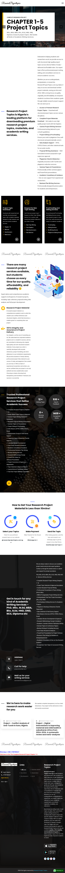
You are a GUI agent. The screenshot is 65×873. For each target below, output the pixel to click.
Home (24, 769)
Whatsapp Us (32, 540)
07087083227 (7, 775)
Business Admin (36, 769)
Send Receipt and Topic (53, 545)
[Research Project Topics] (11, 3)
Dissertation (35, 773)
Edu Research (24, 776)
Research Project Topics (14, 721)
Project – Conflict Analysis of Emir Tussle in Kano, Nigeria (16, 724)
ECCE (33, 776)
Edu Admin (24, 773)
